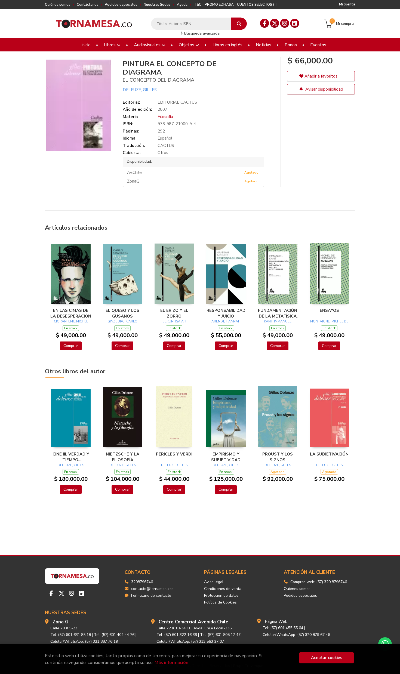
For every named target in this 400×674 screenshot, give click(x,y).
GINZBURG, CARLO (122, 321)
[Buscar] (239, 24)
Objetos (187, 45)
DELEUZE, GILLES (140, 90)
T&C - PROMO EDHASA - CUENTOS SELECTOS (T (235, 4)
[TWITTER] (274, 23)
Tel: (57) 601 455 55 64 (283, 627)
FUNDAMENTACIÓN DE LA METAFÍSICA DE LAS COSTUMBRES (277, 313)
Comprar (70, 345)
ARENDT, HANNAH (226, 321)
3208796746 (142, 581)
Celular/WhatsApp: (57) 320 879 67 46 (296, 634)
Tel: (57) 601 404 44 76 (114, 634)
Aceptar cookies (326, 657)
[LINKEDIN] (294, 23)
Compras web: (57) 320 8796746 (318, 581)
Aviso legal (213, 581)
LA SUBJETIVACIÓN (329, 454)
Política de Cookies (220, 602)
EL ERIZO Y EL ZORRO (174, 313)
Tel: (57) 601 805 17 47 (220, 634)
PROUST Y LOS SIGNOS (277, 456)
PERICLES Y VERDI (174, 454)
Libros (110, 45)
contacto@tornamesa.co (152, 588)
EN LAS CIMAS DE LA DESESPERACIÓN (70, 313)
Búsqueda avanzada (201, 33)
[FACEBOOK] (264, 23)
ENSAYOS (329, 310)
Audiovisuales (148, 45)
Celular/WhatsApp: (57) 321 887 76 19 (84, 641)
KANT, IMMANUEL (277, 321)
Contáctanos (88, 4)
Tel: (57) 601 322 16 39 (176, 634)
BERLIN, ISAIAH (174, 321)
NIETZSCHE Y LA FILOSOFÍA (122, 456)
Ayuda (182, 4)
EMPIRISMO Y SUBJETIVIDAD (226, 456)
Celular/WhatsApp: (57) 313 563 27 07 (190, 641)
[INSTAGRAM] (284, 23)
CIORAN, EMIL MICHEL (71, 321)
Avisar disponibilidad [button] (323, 89)
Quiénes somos (57, 4)
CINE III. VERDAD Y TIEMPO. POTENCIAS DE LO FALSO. (71, 456)
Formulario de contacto (151, 595)
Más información (171, 662)
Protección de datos (221, 595)
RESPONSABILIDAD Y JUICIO (226, 313)
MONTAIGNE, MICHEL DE (329, 321)
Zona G (60, 622)
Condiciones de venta (222, 588)
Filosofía (165, 116)
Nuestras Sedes (157, 4)
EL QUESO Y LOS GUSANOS (122, 313)
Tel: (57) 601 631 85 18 (70, 634)
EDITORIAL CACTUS (177, 102)
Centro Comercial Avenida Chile (193, 622)
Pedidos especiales (121, 4)
